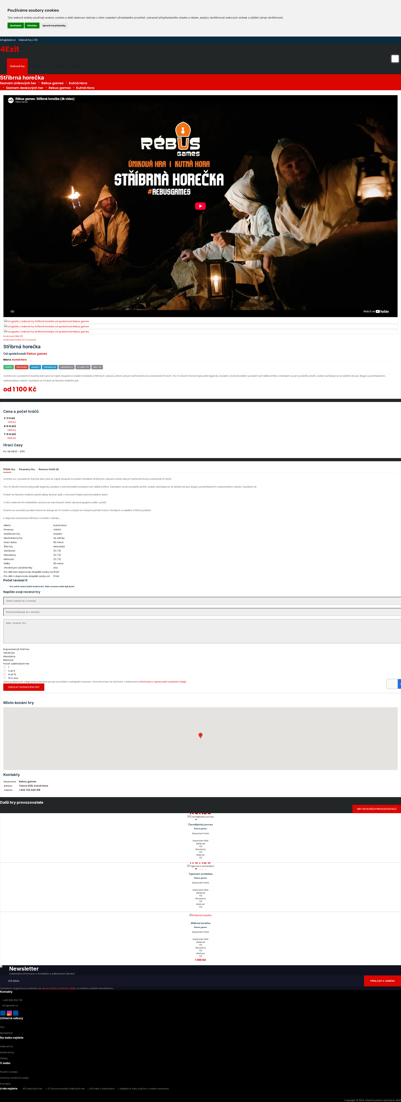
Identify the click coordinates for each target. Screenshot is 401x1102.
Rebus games (53, 83)
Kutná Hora (78, 83)
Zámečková (50, 367)
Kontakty (75, 66)
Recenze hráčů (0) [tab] (49, 469)
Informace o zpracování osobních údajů (163, 681)
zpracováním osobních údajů (59, 988)
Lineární (35, 367)
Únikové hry (17, 66)
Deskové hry (39, 66)
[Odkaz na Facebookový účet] (2, 1013)
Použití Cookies (9, 1071)
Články (58, 66)
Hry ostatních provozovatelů (376, 809)
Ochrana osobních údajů (14, 1077)
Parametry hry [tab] (27, 469)
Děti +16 (97, 367)
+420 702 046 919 (29, 790)
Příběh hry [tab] (9, 469)
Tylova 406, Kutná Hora (33, 785)
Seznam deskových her (24, 88)
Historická (21, 367)
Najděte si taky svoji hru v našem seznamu (144, 1088)
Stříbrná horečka (200, 923)
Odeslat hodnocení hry (24, 687)
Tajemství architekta (201, 873)
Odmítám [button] (32, 25)
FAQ (2, 1027)
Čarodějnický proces (200, 824)
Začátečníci (66, 367)
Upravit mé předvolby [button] (54, 25)
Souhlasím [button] (15, 25)
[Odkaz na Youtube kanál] (15, 1013)
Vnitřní (8, 367)
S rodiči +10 (83, 367)
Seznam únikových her (18, 83)
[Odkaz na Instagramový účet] (9, 1013)
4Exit (9, 49)
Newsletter (6, 1033)
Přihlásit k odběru (382, 981)
